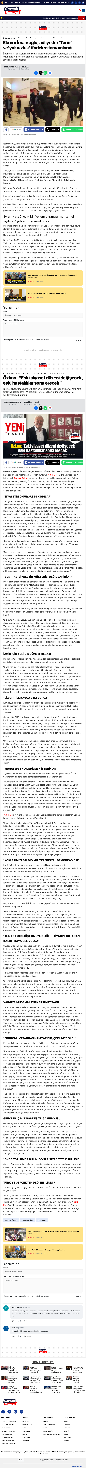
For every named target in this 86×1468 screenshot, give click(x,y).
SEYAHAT (26, 1440)
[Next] (83, 18)
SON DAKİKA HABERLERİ (51, 1434)
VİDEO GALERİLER (20, 2)
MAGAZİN (26, 1421)
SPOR (66, 1434)
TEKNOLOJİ (26, 1431)
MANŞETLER (6, 1428)
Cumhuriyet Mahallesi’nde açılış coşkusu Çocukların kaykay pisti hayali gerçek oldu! (35, 18)
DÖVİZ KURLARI (7, 1434)
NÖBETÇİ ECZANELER (9, 1443)
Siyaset (20, 373)
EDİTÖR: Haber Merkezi (33, 467)
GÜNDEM (67, 1425)
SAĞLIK (66, 1440)
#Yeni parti (42, 1220)
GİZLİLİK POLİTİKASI (50, 1425)
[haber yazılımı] (77, 1466)
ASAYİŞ (66, 1431)
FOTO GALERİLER (34, 2)
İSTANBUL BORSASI (8, 1431)
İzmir (37, 402)
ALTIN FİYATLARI (7, 1437)
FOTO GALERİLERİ (8, 1425)
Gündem (20, 38)
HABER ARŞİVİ (48, 1431)
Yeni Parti (52, 475)
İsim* (5, 311)
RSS (21, 1460)
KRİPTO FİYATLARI (8, 1440)
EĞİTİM (25, 1428)
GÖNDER (79, 340)
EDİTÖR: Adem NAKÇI (30, 134)
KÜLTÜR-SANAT (28, 1425)
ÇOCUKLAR (26, 1437)
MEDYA (25, 1434)
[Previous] (80, 18)
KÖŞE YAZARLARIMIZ (9, 1421)
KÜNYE (46, 2)
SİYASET (67, 1428)
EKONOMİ (67, 1437)
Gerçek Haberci (10, 38)
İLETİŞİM (53, 2)
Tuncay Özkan (21, 478)
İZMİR (66, 1421)
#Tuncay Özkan (11, 1220)
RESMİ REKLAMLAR (63, 2)
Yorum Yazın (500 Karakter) (13, 320)
